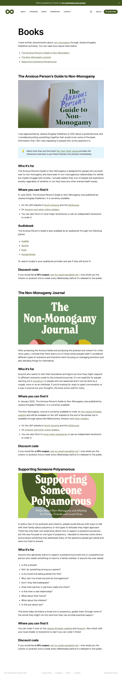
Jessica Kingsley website (59, 628)
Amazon (81, 628)
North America (51, 205)
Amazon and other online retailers (42, 209)
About (23, 12)
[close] (119, 3)
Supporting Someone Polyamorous (39, 61)
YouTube (77, 673)
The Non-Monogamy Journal (36, 57)
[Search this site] (91, 12)
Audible (25, 241)
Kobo (24, 250)
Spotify (25, 245)
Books (44, 12)
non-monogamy (62, 42)
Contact (67, 12)
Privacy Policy (47, 673)
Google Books (28, 254)
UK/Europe (73, 205)
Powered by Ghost (111, 673)
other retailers (81, 418)
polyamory (38, 381)
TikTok (68, 673)
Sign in (98, 12)
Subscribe (112, 12)
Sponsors (34, 12)
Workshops (55, 12)
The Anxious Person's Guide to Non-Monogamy (45, 53)
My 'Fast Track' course (67, 151)
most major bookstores (55, 434)
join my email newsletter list (64, 274)
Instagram (58, 673)
